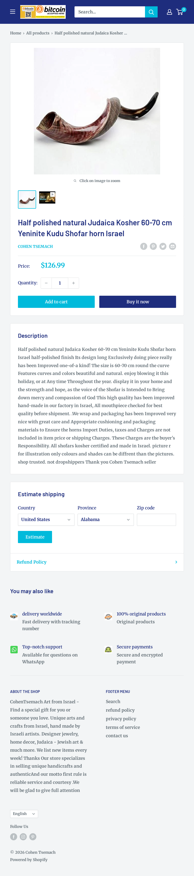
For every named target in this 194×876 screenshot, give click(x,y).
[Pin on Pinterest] (153, 246)
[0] (180, 12)
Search (113, 701)
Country (26, 508)
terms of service (123, 727)
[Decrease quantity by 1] (46, 283)
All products (38, 33)
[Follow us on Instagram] (23, 837)
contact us (117, 736)
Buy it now (138, 302)
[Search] (151, 11)
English (20, 813)
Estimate (35, 537)
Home (15, 33)
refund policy (120, 710)
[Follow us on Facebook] (13, 837)
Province (87, 508)
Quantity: (28, 283)
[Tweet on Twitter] (162, 246)
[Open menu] (12, 12)
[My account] (169, 12)
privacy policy (121, 719)
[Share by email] (172, 246)
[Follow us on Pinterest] (32, 837)
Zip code (146, 508)
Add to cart (56, 302)
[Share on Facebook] (143, 246)
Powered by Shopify (28, 859)
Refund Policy (31, 562)
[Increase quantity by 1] (73, 283)
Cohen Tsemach (35, 246)
